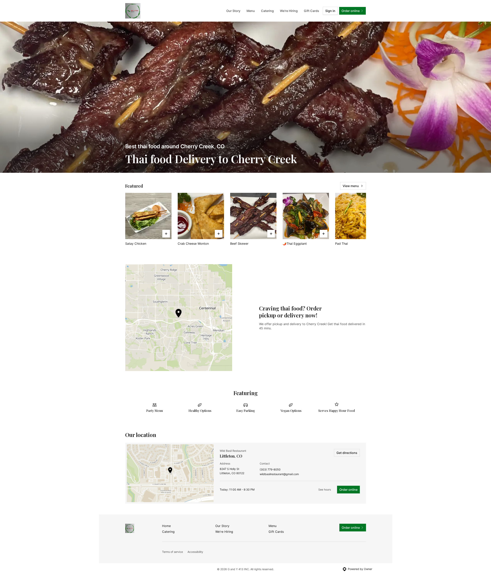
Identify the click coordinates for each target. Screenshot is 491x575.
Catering (267, 11)
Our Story (233, 11)
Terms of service (172, 551)
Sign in (330, 11)
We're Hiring (289, 11)
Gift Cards (311, 11)
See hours (324, 489)
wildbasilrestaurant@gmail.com (279, 474)
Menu (251, 11)
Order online (348, 490)
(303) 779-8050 (270, 469)
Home (166, 526)
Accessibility (195, 551)
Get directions (346, 453)
